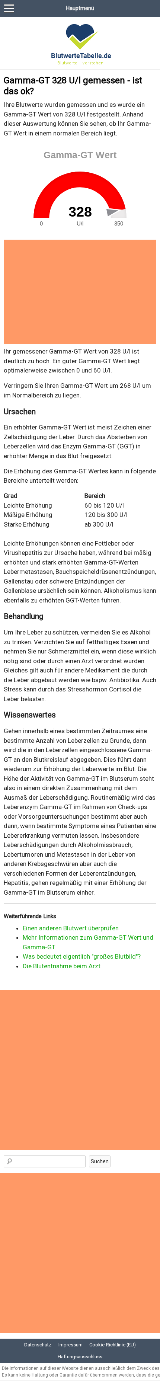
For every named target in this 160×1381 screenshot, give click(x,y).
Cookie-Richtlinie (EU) (112, 1345)
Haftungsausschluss (80, 1356)
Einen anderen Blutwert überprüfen (71, 928)
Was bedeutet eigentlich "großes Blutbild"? (82, 956)
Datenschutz (37, 1345)
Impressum (70, 1345)
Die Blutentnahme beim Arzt (61, 966)
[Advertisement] (80, 292)
